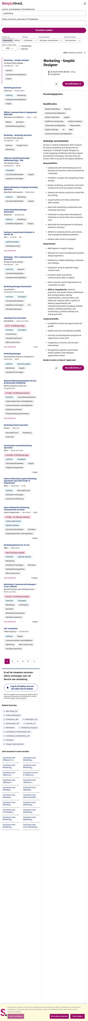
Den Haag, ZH (11, 711)
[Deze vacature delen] (56, 84)
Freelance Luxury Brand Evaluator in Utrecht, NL (19, 233)
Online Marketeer (13, 715)
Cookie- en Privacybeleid (18, 698)
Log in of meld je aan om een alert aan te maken (22, 687)
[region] (44, 1012)
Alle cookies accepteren (59, 1016)
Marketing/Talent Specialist (16, 425)
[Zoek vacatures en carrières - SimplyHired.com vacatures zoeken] (12, 3)
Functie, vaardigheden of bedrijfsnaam (18, 9)
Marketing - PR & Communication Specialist (18, 258)
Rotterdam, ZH (31, 719)
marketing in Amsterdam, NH (18, 732)
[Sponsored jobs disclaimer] (84, 52)
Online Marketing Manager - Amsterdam (16, 211)
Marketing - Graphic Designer (16, 60)
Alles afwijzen (77, 1016)
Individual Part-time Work (15, 318)
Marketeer (10, 728)
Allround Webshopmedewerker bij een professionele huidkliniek (20, 382)
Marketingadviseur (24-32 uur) (16, 545)
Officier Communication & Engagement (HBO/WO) (20, 113)
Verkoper (10, 740)
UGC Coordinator (11, 628)
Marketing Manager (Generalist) (17, 286)
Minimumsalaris (70, 37)
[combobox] (44, 13)
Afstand (25, 37)
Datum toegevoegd (9, 45)
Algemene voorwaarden (11, 696)
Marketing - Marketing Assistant (18, 135)
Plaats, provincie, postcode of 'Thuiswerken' (20, 19)
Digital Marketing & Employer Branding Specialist (21, 188)
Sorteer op (6, 37)
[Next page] (34, 661)
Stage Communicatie (15, 744)
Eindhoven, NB (12, 719)
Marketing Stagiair (29, 728)
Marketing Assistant (12, 88)
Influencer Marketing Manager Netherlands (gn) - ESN (17, 159)
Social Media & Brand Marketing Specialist (18, 446)
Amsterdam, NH (12, 723)
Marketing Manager (12, 354)
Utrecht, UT (30, 723)
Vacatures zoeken (44, 30)
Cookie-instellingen (16, 1016)
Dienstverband (44, 37)
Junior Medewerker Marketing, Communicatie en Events (17, 508)
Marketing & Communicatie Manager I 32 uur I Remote (20, 585)
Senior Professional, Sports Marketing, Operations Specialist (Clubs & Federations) (20, 481)
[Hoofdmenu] (84, 3)
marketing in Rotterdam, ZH (18, 736)
